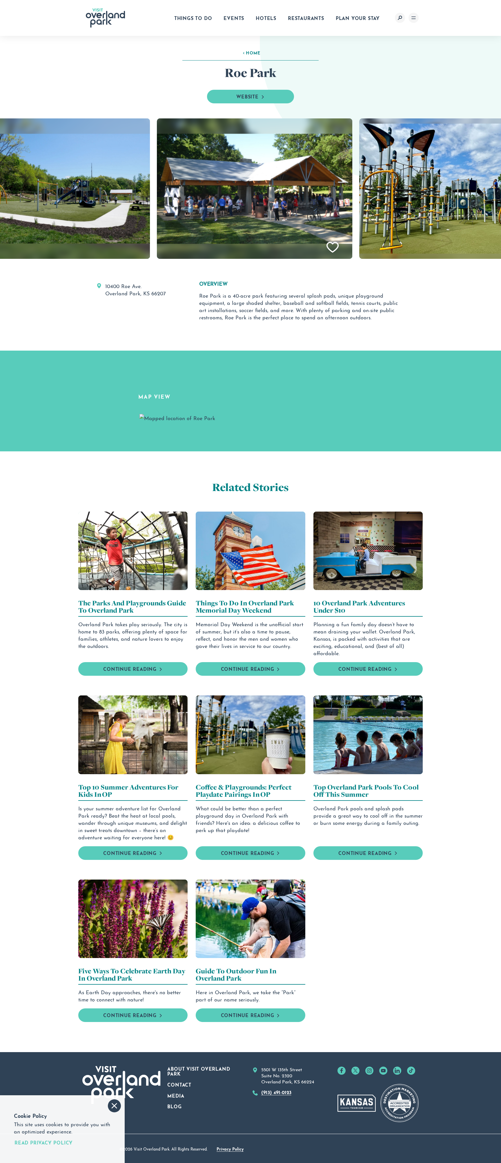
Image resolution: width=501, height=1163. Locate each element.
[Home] (105, 18)
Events (234, 17)
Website (247, 96)
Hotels (266, 17)
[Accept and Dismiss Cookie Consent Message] (114, 1105)
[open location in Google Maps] (177, 416)
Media (175, 1095)
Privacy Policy (230, 1148)
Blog (174, 1105)
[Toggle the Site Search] (400, 18)
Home (253, 52)
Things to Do (193, 17)
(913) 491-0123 (276, 1091)
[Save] (332, 247)
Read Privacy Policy (43, 1142)
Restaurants (306, 17)
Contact (179, 1084)
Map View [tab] (154, 396)
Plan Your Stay (358, 17)
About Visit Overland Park (198, 1071)
